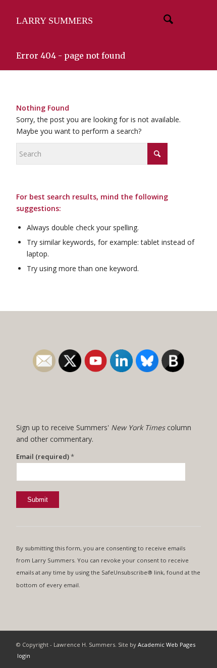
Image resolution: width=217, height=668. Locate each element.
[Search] (163, 21)
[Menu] (187, 21)
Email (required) (45, 456)
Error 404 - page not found (70, 55)
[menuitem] (163, 21)
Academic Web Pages (166, 644)
